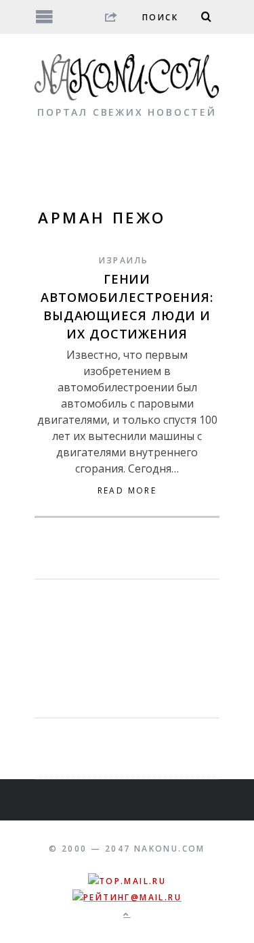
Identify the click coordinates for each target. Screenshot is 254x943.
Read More (127, 491)
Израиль (124, 260)
